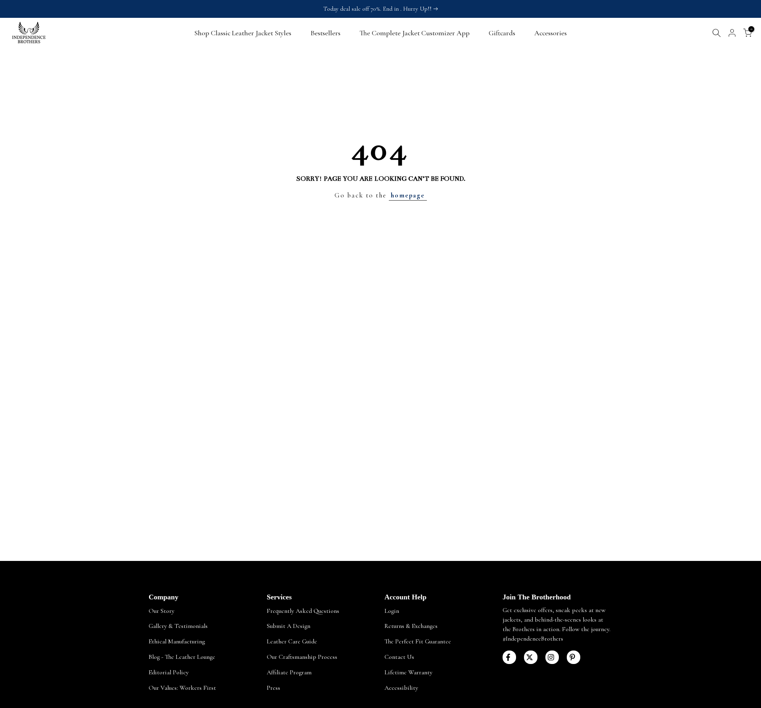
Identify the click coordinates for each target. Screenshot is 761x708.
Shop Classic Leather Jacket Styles (242, 33)
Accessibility (401, 688)
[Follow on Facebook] (509, 657)
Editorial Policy (169, 672)
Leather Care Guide (292, 641)
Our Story (161, 611)
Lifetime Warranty (408, 672)
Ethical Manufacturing (177, 641)
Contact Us (399, 657)
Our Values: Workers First (182, 688)
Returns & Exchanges (411, 626)
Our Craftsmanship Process (302, 657)
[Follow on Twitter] (530, 657)
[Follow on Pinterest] (573, 657)
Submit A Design (288, 626)
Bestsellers (325, 33)
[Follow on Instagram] (552, 657)
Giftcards (502, 33)
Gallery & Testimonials (178, 626)
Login (391, 611)
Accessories (550, 33)
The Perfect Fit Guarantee (417, 641)
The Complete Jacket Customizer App (414, 33)
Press (273, 688)
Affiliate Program (289, 672)
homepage (408, 195)
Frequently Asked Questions (303, 611)
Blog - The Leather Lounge (182, 657)
